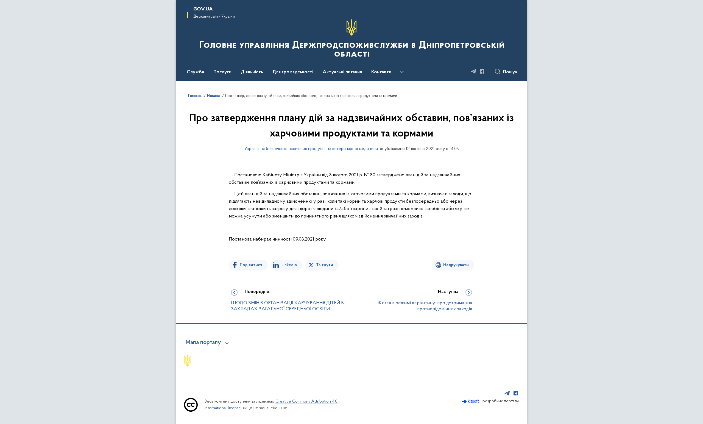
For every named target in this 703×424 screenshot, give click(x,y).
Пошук (510, 72)
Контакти (381, 72)
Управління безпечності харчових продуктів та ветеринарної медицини (311, 149)
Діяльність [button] (252, 72)
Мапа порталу (203, 343)
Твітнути (324, 265)
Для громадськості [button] (292, 72)
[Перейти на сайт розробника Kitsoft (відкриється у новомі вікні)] (471, 401)
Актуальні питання (342, 72)
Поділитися (251, 265)
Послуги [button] (222, 72)
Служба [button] (195, 72)
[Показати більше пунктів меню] (401, 72)
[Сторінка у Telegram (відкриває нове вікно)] (473, 71)
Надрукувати (456, 265)
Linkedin (289, 265)
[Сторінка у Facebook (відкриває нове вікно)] (482, 71)
